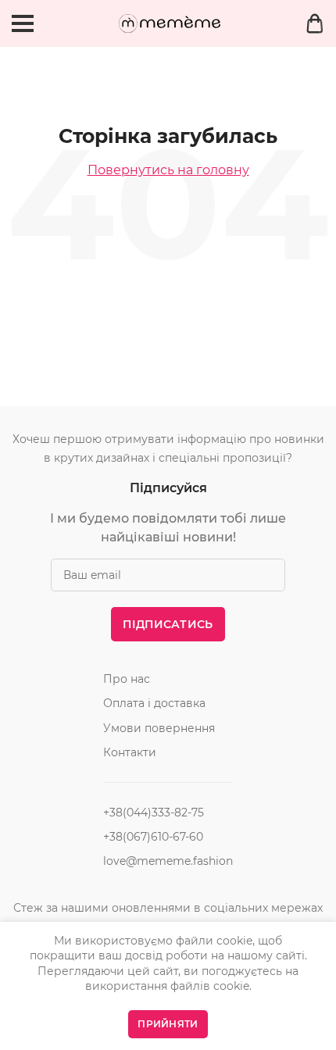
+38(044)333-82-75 (153, 812)
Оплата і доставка (154, 703)
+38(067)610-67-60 (153, 836)
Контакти (129, 752)
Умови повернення (159, 728)
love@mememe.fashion (168, 861)
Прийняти (168, 1024)
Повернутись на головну (168, 169)
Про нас (126, 679)
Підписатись (168, 624)
